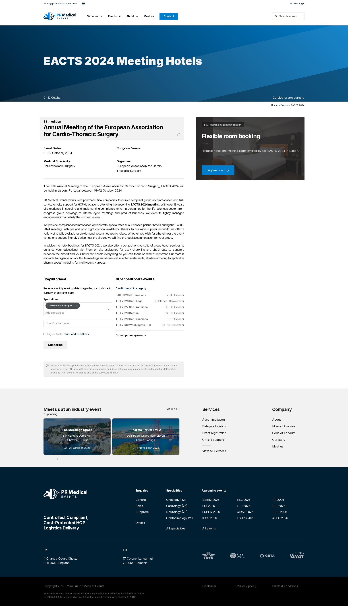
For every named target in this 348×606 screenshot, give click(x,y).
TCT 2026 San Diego (129, 301)
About (130, 16)
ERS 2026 (278, 506)
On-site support (213, 439)
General (141, 500)
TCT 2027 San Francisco (132, 307)
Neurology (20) (176, 512)
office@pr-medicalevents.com (60, 3)
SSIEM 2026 (210, 500)
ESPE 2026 (279, 512)
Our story (278, 439)
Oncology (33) (176, 500)
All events (209, 528)
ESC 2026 (243, 500)
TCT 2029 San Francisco (132, 319)
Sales (139, 506)
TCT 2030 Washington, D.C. (134, 325)
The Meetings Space (77, 430)
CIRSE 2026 (245, 512)
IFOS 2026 (209, 518)
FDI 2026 (208, 506)
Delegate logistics (214, 426)
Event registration (214, 433)
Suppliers (142, 512)
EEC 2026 (243, 506)
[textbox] (60, 312)
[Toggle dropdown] (101, 16)
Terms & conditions (285, 586)
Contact (169, 16)
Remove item (77, 306)
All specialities (175, 528)
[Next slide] (56, 459)
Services (92, 16)
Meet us (149, 16)
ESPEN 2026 (211, 512)
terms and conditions (76, 334)
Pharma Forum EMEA (145, 430)
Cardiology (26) (176, 506)
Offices (140, 523)
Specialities (51, 299)
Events (112, 16)
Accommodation (213, 419)
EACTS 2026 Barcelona (131, 295)
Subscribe (55, 345)
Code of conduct (283, 433)
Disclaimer (209, 586)
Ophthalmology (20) (180, 518)
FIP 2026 (278, 500)
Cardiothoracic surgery (288, 97)
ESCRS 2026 (245, 518)
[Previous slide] (48, 459)
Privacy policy (246, 586)
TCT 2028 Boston (127, 313)
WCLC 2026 (280, 518)
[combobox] (78, 309)
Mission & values (283, 426)
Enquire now (214, 170)
